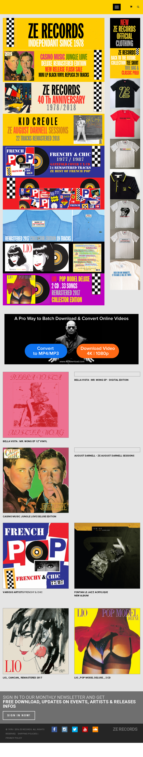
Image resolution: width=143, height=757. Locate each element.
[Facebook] (54, 729)
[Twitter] (75, 729)
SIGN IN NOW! (19, 715)
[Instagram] (65, 729)
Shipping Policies (27, 734)
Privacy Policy (14, 738)
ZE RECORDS (125, 729)
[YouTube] (85, 729)
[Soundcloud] (95, 729)
